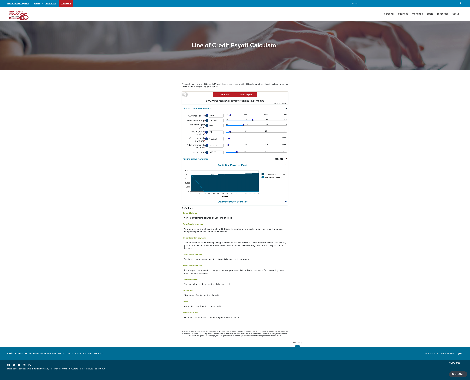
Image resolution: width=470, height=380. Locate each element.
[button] (235, 109)
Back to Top (297, 343)
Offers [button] (430, 13)
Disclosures (82, 353)
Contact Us (50, 3)
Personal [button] (389, 13)
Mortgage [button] (417, 13)
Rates (37, 3)
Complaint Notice (96, 353)
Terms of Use (71, 353)
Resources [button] (442, 13)
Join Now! (66, 3)
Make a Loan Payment (18, 3)
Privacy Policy (58, 353)
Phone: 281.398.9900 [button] (42, 353)
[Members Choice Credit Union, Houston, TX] (18, 14)
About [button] (455, 13)
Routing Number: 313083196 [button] (19, 353)
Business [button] (403, 13)
